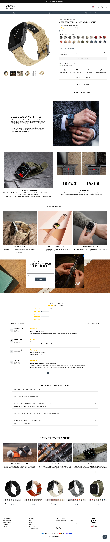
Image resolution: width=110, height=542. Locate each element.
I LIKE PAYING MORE (40, 283)
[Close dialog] (82, 256)
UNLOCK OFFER (40, 279)
